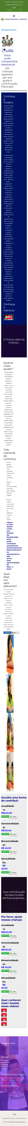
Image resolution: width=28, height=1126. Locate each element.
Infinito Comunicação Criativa (17, 1122)
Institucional (5, 1062)
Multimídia (4, 1064)
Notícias (3, 1066)
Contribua (4, 1060)
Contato (3, 1069)
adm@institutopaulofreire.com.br (14, 5)
